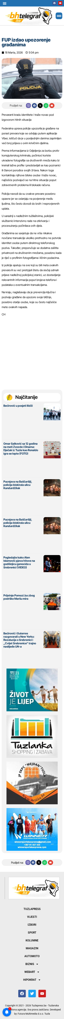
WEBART (29, 972)
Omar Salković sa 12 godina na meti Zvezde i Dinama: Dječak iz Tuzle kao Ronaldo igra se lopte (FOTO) (20, 448)
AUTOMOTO (32, 956)
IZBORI (32, 924)
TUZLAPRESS (32, 909)
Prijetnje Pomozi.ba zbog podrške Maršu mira (19, 597)
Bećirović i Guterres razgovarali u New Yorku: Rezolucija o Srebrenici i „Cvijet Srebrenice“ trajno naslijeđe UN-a (19, 640)
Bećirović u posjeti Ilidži (18, 405)
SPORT (32, 932)
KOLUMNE (32, 940)
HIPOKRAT (29, 979)
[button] (4, 3)
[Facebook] (54, 3)
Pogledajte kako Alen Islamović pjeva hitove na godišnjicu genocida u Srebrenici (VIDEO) (19, 562)
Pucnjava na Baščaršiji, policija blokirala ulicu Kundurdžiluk (17, 485)
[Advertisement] (32, 351)
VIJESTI (32, 916)
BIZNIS (29, 964)
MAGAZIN (32, 948)
